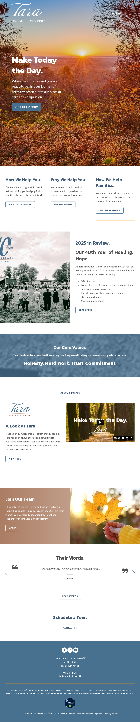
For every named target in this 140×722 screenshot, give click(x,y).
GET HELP (116, 12)
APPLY (12, 528)
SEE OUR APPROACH (109, 210)
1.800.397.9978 (74, 713)
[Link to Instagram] (70, 650)
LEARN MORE (85, 310)
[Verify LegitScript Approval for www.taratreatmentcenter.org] (70, 708)
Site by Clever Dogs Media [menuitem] (92, 714)
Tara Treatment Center (39, 713)
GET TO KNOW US (63, 204)
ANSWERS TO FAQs (70, 392)
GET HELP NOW (26, 107)
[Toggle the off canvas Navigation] (132, 12)
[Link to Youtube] (75, 650)
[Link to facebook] (64, 650)
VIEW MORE (15, 458)
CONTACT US (70, 627)
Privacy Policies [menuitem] (111, 714)
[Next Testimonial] (134, 572)
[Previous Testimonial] (6, 572)
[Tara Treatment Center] (25, 13)
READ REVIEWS (70, 596)
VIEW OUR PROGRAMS (20, 204)
